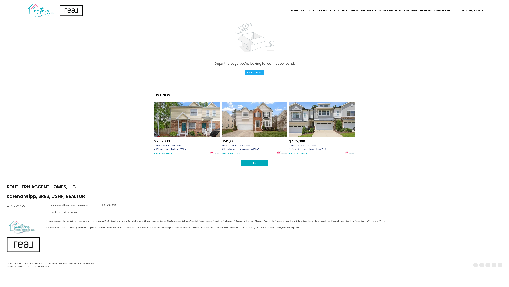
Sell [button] (345, 10)
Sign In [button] (479, 10)
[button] (41, 11)
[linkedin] (481, 265)
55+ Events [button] (368, 10)
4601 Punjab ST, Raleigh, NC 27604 (170, 149)
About (305, 10)
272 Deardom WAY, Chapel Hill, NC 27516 (307, 149)
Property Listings (68, 263)
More (254, 163)
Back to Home (254, 72)
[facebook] (475, 265)
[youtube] (494, 265)
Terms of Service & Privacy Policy (20, 263)
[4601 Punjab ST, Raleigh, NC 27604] (187, 119)
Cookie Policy (39, 263)
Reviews (426, 10)
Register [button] (466, 10)
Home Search (322, 10)
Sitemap (79, 263)
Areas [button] (354, 10)
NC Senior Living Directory (398, 10)
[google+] (500, 265)
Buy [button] (336, 10)
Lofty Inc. (19, 266)
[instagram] (487, 265)
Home (295, 10)
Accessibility (89, 263)
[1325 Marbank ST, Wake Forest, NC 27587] (254, 119)
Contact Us (442, 10)
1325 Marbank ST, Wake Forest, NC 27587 (240, 149)
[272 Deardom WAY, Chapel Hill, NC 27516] (322, 119)
